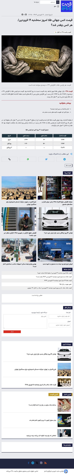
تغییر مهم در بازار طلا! (65, 284)
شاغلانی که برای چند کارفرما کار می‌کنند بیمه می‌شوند (41, 436)
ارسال (12, 332)
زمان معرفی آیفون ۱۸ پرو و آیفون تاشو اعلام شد (42, 420)
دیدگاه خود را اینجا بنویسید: (39, 313)
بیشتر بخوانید (65, 103)
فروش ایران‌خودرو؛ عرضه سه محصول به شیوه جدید (57, 264)
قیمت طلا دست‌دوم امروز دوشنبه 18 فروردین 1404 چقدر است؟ (53, 277)
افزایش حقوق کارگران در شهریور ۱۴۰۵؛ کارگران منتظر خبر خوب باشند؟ (20, 234)
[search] (57, 2)
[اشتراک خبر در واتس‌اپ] (27, 159)
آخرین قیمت (54, 394)
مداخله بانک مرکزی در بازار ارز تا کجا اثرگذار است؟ (42, 405)
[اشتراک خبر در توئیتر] (46, 159)
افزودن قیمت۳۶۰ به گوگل (64, 32)
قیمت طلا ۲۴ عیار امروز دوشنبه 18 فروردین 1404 (57, 281)
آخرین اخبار (67, 394)
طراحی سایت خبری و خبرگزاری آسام (54, 471)
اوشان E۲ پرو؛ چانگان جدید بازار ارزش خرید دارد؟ (58, 233)
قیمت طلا (68, 165)
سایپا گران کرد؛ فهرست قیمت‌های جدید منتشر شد (55, 112)
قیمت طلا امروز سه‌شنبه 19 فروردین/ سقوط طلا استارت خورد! (54, 273)
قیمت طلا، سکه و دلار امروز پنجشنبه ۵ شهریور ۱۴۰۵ (40, 385)
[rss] (45, 463)
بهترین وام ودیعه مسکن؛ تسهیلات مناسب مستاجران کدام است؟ (19, 265)
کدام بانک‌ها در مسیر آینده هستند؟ (59, 109)
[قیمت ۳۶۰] (66, 6)
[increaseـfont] (26, 14)
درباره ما (36, 2)
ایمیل (69, 321)
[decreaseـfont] (22, 14)
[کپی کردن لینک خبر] (9, 159)
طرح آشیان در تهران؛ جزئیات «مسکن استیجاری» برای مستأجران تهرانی (21, 203)
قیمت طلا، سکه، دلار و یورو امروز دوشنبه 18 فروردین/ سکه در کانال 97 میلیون (49, 288)
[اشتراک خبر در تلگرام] (64, 159)
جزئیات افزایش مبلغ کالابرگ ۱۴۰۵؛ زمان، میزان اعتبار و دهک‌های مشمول (57, 203)
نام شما (68, 313)
